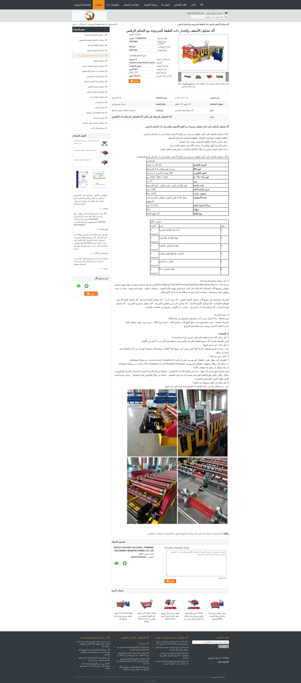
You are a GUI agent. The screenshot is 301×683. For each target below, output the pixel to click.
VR (201, 4)
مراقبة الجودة (150, 4)
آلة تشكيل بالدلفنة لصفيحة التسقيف (93, 40)
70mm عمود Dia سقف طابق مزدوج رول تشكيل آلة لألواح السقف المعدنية (193, 616)
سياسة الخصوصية (218, 677)
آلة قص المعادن (101, 107)
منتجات (98, 4)
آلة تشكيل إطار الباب (98, 128)
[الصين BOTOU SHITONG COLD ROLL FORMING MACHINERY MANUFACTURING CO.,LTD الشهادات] (82, 179)
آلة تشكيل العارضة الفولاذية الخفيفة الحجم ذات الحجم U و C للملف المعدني (171, 662)
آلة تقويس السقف (100, 118)
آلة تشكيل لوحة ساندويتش (96, 76)
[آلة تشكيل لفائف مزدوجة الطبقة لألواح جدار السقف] (104, 143)
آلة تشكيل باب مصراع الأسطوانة (94, 71)
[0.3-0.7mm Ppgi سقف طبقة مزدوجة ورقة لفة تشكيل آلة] (123, 604)
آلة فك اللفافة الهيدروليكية (96, 113)
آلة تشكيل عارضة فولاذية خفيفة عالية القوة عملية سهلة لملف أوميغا (171, 648)
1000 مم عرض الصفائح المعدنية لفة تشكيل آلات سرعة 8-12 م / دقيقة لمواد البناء (94, 666)
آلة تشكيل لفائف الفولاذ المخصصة (85, 150)
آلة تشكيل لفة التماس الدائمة (95, 81)
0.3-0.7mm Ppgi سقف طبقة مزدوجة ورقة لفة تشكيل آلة (123, 616)
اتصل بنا (166, 4)
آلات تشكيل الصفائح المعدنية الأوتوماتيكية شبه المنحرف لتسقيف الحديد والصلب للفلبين (94, 652)
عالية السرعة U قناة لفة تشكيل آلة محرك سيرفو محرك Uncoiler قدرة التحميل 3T (172, 642)
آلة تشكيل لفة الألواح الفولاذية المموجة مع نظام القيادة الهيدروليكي (133, 648)
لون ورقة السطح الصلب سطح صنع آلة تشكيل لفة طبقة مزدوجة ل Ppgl (134, 668)
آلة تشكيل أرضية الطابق (97, 87)
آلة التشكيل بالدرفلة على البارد (210, 534)
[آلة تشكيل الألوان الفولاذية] (104, 162)
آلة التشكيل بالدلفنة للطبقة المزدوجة (102, 24)
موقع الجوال (222, 662)
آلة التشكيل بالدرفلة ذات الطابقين (161, 534)
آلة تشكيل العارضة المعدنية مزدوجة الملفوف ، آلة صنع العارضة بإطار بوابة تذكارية (173, 655)
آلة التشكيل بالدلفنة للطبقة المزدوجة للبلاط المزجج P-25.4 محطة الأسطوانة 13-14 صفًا (132, 661)
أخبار (193, 4)
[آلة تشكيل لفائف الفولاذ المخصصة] (104, 152)
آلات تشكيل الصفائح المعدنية (96, 35)
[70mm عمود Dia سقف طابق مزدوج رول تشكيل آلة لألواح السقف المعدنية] (194, 604)
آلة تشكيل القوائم (100, 61)
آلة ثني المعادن (101, 102)
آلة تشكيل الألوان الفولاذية (82, 160)
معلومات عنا (113, 4)
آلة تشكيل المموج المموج (97, 50)
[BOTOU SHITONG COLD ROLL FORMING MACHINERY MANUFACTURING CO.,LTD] (89, 15)
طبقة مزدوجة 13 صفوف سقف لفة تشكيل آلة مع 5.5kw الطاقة (170, 616)
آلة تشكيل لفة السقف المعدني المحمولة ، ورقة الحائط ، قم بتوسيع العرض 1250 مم (133, 654)
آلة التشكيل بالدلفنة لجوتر (97, 92)
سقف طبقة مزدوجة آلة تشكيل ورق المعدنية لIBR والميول (217, 616)
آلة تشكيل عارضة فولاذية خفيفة (95, 66)
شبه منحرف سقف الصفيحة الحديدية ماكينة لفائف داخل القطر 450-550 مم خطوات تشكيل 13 (93, 643)
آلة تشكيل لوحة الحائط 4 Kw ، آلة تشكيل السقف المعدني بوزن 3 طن (94, 659)
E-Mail (226, 658)
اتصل (136, 81)
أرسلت (224, 646)
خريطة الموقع (215, 658)
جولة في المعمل (131, 4)
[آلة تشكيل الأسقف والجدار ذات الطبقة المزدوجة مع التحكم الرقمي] (203, 52)
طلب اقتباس (180, 4)
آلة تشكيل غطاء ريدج (98, 97)
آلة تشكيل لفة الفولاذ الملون (186, 534)
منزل (74, 24)
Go (226, 17)
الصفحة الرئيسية (82, 4)
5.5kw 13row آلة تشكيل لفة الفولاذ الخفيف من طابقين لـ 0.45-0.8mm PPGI (146, 617)
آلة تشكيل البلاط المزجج (97, 45)
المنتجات (82, 24)
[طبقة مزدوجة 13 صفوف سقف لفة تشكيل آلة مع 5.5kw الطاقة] (170, 604)
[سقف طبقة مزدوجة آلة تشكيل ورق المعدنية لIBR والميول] (217, 604)
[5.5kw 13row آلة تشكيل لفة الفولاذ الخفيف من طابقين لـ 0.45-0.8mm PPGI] (147, 604)
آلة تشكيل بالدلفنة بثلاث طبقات (94, 123)
